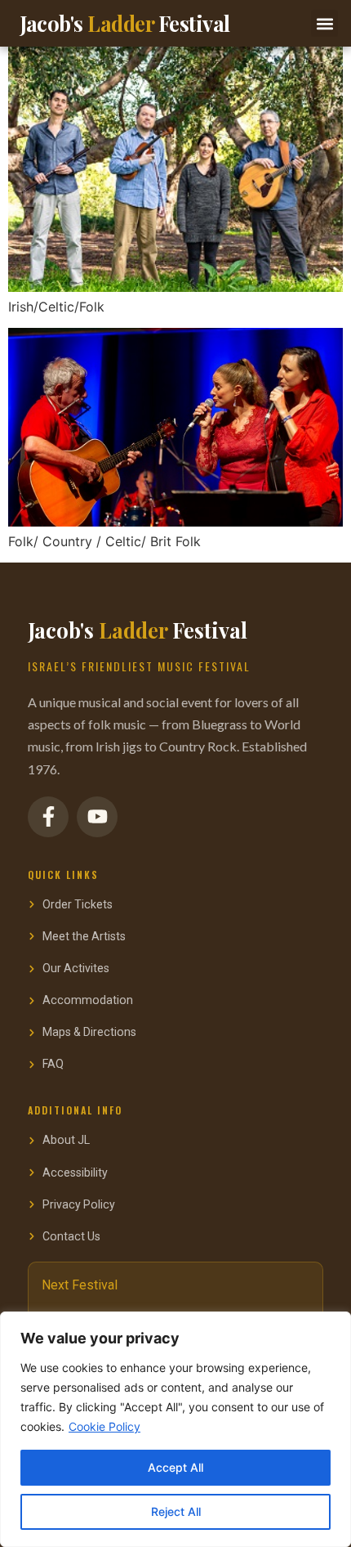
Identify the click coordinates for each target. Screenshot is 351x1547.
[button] (324, 23)
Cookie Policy (104, 1426)
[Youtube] (97, 816)
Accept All (175, 1467)
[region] (175, 1429)
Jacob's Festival (125, 23)
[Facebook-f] (48, 816)
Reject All (176, 1511)
